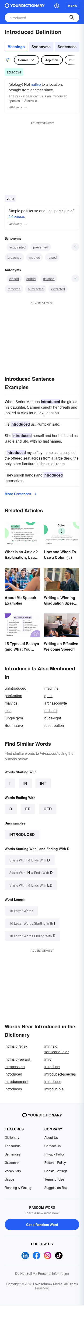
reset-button (54, 725)
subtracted (36, 289)
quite (48, 695)
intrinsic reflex (16, 1046)
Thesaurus (13, 1145)
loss (8, 710)
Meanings (16, 46)
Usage (9, 1179)
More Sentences (18, 493)
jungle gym (14, 718)
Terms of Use (54, 1179)
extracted (58, 289)
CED (48, 808)
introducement (16, 1081)
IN (25, 783)
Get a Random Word (42, 1224)
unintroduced (15, 688)
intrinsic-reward (17, 1059)
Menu (72, 5)
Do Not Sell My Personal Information (42, 1273)
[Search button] (72, 17)
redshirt (50, 710)
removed (14, 289)
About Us (51, 1137)
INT (43, 783)
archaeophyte (55, 703)
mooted (34, 257)
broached (14, 257)
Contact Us (52, 1145)
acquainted (17, 247)
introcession (15, 1066)
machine (51, 688)
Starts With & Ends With (29, 860)
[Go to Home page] (25, 5)
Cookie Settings (55, 1171)
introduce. (17, 216)
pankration (13, 695)
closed (14, 278)
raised (52, 257)
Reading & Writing (18, 1187)
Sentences (67, 46)
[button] (57, 5)
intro (48, 1059)
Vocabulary (13, 1171)
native (36, 84)
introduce (52, 1066)
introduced (22, 834)
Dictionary (12, 1137)
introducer (52, 1081)
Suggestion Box (55, 1187)
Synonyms (41, 46)
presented (40, 247)
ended (31, 278)
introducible (54, 1089)
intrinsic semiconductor (56, 1048)
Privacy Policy (54, 1154)
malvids (11, 703)
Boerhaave (14, 725)
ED (28, 808)
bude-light (52, 718)
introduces (13, 1089)
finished (49, 278)
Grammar (12, 1162)
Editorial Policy (55, 1162)
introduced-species (60, 1074)
